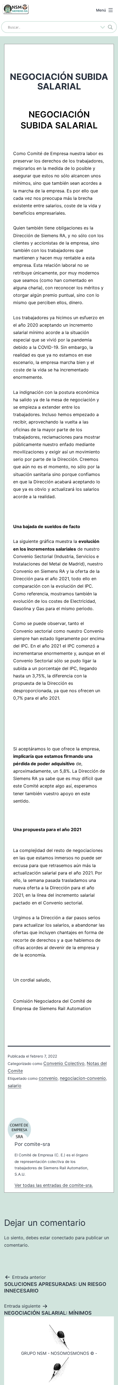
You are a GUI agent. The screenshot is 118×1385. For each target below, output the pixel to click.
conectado (63, 1237)
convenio (48, 1078)
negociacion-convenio (83, 1078)
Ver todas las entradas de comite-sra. (54, 1185)
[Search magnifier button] (110, 27)
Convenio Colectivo (64, 1063)
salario (14, 1085)
